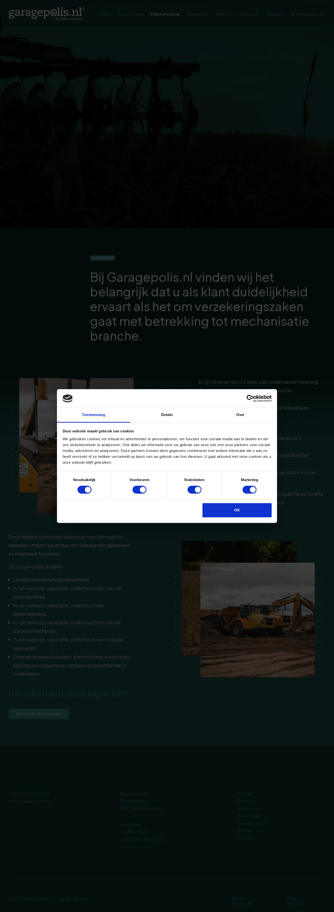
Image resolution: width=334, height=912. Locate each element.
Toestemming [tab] (93, 415)
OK (237, 510)
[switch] (139, 490)
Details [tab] (167, 415)
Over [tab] (240, 415)
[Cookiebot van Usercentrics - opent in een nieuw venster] (250, 398)
